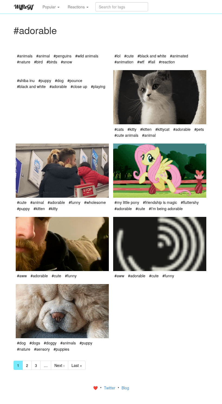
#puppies (61, 349)
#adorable (58, 86)
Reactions (77, 6)
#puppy (44, 80)
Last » (76, 365)
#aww (22, 275)
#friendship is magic (160, 202)
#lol (117, 55)
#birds (52, 61)
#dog (59, 80)
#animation (124, 61)
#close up (79, 86)
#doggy (50, 343)
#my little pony (127, 202)
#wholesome (95, 202)
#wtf (140, 61)
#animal (43, 55)
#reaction (167, 61)
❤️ (96, 387)
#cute (129, 55)
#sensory (42, 349)
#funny (74, 202)
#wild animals (86, 55)
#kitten (146, 129)
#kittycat (162, 129)
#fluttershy (190, 202)
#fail (151, 61)
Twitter (110, 387)
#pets (199, 129)
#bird (38, 61)
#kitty (132, 129)
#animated (179, 55)
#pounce (74, 80)
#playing (98, 86)
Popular (50, 6)
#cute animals (126, 135)
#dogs (35, 343)
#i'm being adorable (166, 208)
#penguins (62, 55)
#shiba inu (26, 80)
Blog (125, 387)
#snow (66, 61)
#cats (119, 129)
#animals (24, 55)
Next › (59, 365)
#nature (23, 61)
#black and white (152, 55)
